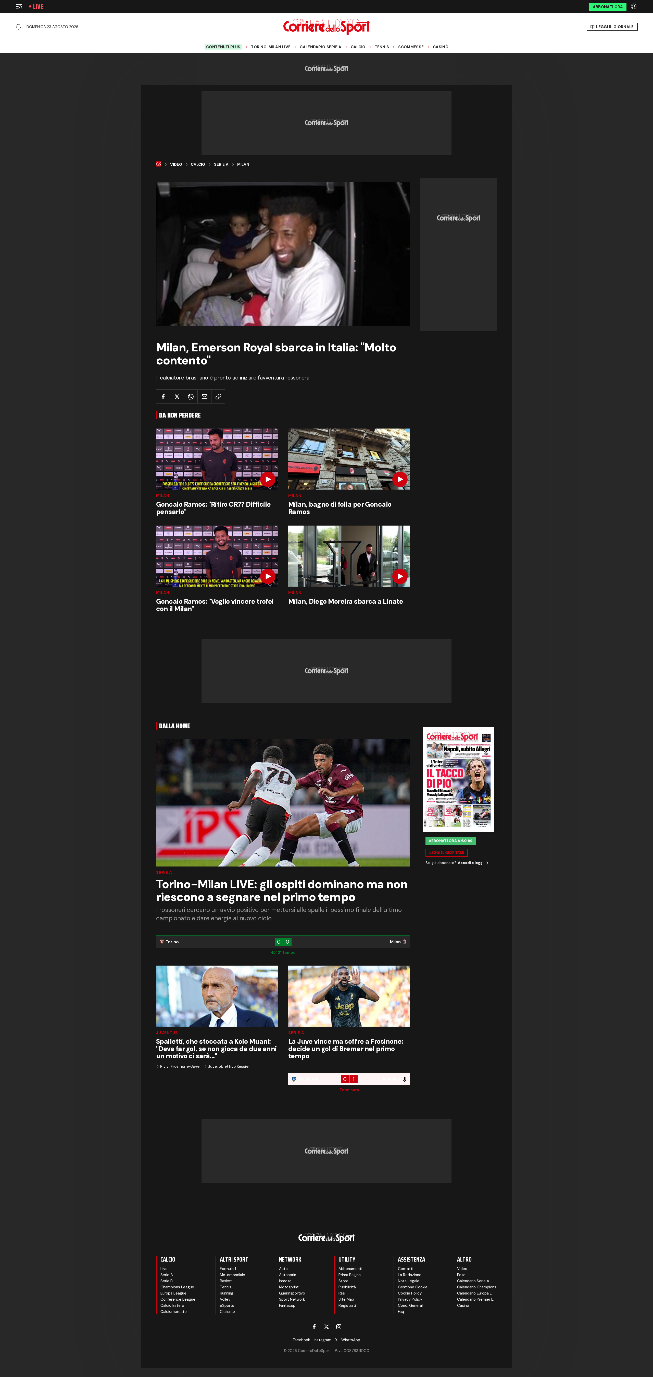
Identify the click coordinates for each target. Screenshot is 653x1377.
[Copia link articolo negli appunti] (218, 396)
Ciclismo (227, 1311)
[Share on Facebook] (163, 396)
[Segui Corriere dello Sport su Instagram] (339, 1327)
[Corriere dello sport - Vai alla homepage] (326, 27)
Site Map (346, 1299)
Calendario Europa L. (475, 1293)
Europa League (173, 1293)
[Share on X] (177, 396)
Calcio (358, 47)
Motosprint (289, 1287)
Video (176, 164)
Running (226, 1293)
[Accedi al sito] (634, 6)
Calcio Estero (172, 1305)
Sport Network (292, 1299)
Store (343, 1281)
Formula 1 (228, 1268)
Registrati (347, 1305)
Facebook (301, 1340)
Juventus (167, 1033)
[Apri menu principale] (18, 6)
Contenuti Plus (223, 47)
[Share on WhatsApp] (190, 396)
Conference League (177, 1299)
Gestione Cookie (413, 1287)
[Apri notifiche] (18, 27)
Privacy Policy (410, 1299)
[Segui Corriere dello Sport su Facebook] (314, 1327)
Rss (341, 1293)
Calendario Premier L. (475, 1299)
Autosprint (288, 1274)
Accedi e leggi (471, 862)
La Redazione (409, 1274)
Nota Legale (408, 1281)
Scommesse (411, 47)
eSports (227, 1305)
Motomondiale (232, 1274)
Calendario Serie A (320, 47)
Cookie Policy (410, 1293)
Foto (461, 1274)
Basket (226, 1281)
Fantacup (287, 1305)
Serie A (221, 164)
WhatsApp (350, 1340)
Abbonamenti (350, 1268)
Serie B (166, 1281)
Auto (283, 1268)
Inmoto (285, 1281)
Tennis (382, 47)
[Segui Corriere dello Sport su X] (326, 1327)
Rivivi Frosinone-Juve (179, 1066)
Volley (225, 1299)
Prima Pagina (349, 1274)
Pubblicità (347, 1287)
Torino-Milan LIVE (271, 47)
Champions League (177, 1287)
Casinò (440, 47)
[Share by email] (204, 396)
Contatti (405, 1268)
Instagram (322, 1340)
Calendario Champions (476, 1287)
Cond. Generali (410, 1305)
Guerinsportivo (292, 1293)
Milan (243, 164)
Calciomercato (173, 1311)
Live (38, 6)
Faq (401, 1311)
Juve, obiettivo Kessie (228, 1066)
